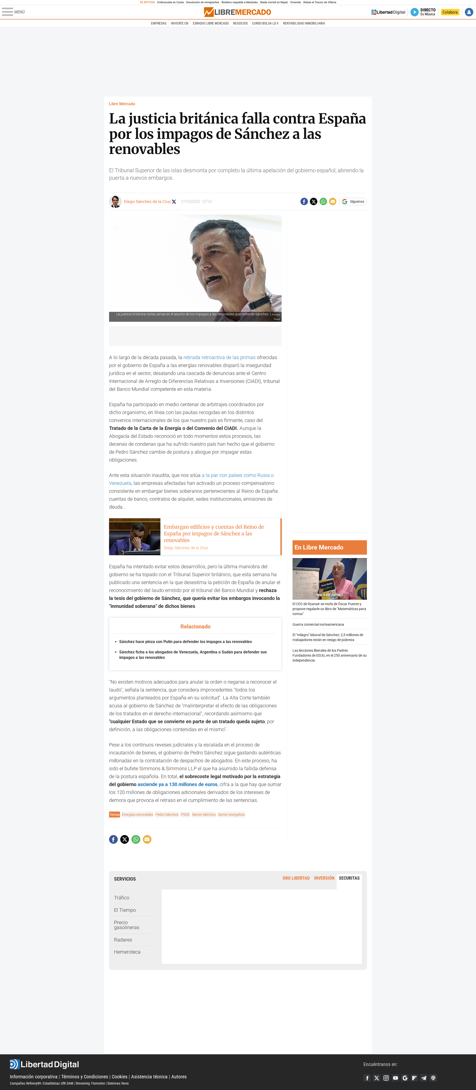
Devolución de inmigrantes (202, 2)
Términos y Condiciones (84, 1077)
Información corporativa (34, 1077)
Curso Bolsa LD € (265, 23)
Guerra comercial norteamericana (318, 624)
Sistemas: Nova (118, 1083)
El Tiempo (125, 910)
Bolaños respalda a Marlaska (240, 2)
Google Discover (405, 1078)
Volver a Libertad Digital (388, 12)
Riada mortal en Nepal (274, 2)
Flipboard (414, 1078)
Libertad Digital (186, 1064)
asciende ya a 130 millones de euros (177, 784)
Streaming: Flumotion (90, 1083)
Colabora (450, 12)
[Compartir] (304, 201)
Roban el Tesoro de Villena (319, 2)
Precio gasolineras (126, 924)
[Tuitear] (313, 201)
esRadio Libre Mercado (211, 23)
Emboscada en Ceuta (170, 2)
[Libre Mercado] (237, 12)
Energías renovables (137, 815)
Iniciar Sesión (469, 12)
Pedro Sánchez (166, 815)
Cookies (119, 1077)
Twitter (376, 1078)
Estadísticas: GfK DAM (58, 1083)
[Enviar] (323, 201)
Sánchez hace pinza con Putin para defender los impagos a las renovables (185, 641)
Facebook (367, 1078)
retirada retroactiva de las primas (219, 357)
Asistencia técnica (149, 1077)
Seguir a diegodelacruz (174, 201)
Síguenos (357, 201)
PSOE (185, 815)
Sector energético (231, 815)
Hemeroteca (127, 952)
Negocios (240, 23)
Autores (179, 1077)
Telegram (423, 1078)
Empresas (158, 23)
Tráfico (121, 898)
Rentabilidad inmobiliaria (304, 23)
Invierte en (179, 23)
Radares (123, 940)
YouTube (395, 1078)
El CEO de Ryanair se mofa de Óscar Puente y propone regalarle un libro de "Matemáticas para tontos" (329, 609)
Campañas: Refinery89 (25, 1083)
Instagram (386, 1078)
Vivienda (295, 2)
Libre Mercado (122, 103)
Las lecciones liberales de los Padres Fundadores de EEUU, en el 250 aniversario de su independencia (330, 655)
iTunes (433, 1078)
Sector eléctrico (204, 815)
